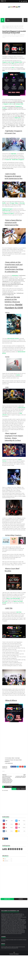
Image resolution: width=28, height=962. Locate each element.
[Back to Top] (14, 952)
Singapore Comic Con (10, 27)
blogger (14, 788)
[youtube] (23, 1)
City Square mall (8, 26)
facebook (23, 788)
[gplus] (26, 1)
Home (3, 26)
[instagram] (25, 1)
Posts (5, 858)
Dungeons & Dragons (7, 209)
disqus (18, 788)
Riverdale (22, 203)
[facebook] (19, 1)
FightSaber (13, 153)
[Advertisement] (14, 881)
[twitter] (21, 1)
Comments (6, 860)
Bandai (18, 375)
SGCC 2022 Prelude (11, 36)
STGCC (15, 27)
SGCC (13, 26)
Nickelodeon (15, 275)
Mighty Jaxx (18, 117)
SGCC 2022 (16, 26)
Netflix (4, 203)
